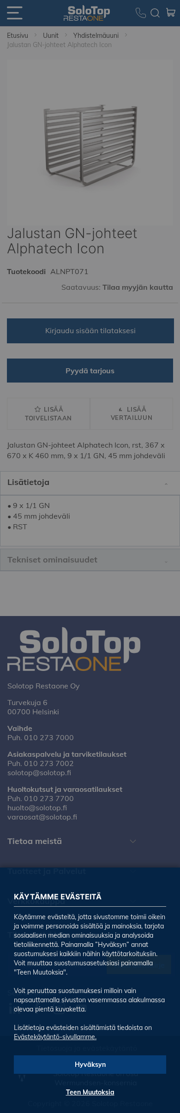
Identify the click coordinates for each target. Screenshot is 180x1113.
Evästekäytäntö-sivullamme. (55, 1037)
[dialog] (90, 556)
